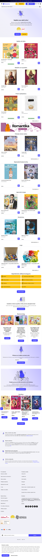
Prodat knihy (24, 34)
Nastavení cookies (14, 555)
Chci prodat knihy (21, 308)
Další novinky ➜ (35, 120)
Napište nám (23, 539)
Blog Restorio (3, 503)
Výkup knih (23, 473)
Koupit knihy (18, 34)
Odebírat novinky (21, 362)
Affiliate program (4, 508)
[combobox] (21, 7)
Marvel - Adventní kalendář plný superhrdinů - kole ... (26, 413)
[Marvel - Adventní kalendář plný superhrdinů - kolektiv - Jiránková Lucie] (26, 403)
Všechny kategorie (21, 291)
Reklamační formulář (4, 484)
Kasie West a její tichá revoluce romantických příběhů (7, 329)
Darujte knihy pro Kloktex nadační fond (28, 492)
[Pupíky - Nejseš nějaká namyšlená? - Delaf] (16, 403)
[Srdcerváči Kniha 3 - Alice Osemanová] (6, 403)
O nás (2, 487)
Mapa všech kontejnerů (21, 389)
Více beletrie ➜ (35, 189)
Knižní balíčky (24, 479)
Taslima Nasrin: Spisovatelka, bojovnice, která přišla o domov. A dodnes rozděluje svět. (21, 331)
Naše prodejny (3, 479)
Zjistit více (12, 552)
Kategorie (23, 481)
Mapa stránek (19, 539)
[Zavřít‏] (41, 1)
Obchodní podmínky (4, 500)
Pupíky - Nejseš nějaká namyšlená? (16, 412)
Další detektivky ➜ (34, 242)
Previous (1, 408)
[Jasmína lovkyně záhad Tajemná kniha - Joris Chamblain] (36, 403)
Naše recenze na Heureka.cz (6, 476)
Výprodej (23, 484)
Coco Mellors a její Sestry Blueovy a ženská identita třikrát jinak (34, 329)
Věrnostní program (4, 498)
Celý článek (7, 338)
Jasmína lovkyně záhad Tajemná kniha (36, 412)
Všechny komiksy (21, 423)
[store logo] (6, 4)
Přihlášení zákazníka (4, 481)
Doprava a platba (4, 473)
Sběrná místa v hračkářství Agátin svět (28, 487)
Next (40, 408)
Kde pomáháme (24, 489)
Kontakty (2, 511)
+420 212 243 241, (31, 500)
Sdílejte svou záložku (4, 489)
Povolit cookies (5, 555)
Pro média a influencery (5, 506)
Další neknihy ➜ (35, 270)
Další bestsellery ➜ (34, 158)
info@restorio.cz (37, 499)
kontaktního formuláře (26, 499)
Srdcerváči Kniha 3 (4, 411)
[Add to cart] (19, 63)
